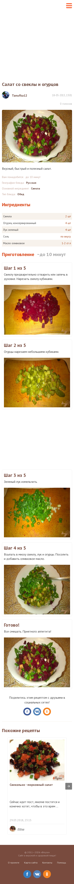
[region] (37, 439)
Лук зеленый (10, 230)
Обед (20, 194)
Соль (6, 236)
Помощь (61, 862)
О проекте (13, 862)
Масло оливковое (14, 243)
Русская (31, 183)
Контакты (47, 862)
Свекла (35, 188)
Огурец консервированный (19, 223)
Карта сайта (30, 862)
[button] (69, 5)
